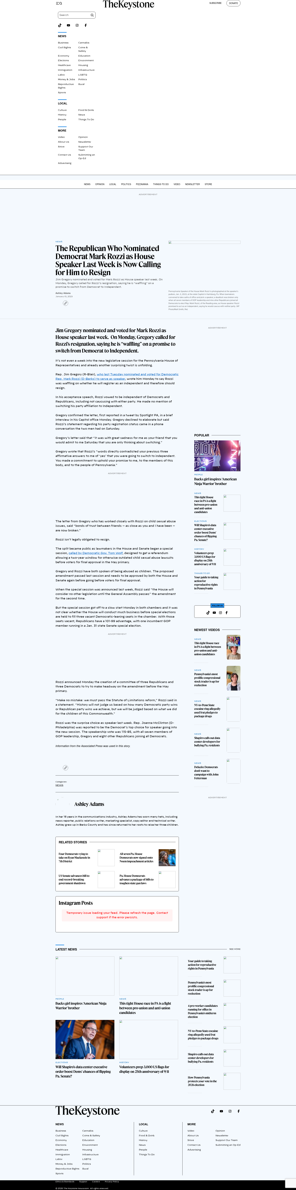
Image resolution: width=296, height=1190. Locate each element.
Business (63, 43)
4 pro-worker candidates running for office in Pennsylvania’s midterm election (203, 1011)
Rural (81, 84)
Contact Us (64, 155)
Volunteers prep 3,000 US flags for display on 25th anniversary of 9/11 (205, 558)
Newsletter (84, 142)
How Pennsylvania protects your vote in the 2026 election (202, 1081)
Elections (63, 61)
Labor (61, 75)
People (62, 120)
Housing (83, 65)
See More (234, 949)
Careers (96, 1182)
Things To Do (86, 120)
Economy (63, 56)
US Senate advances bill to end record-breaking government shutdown (74, 879)
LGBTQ (82, 75)
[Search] (92, 15)
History (62, 115)
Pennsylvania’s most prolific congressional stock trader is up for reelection (207, 679)
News (81, 115)
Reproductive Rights (67, 1169)
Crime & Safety (91, 1136)
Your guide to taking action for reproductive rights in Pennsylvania (206, 582)
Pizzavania (142, 184)
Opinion (83, 137)
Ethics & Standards (65, 1182)
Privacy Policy (112, 1182)
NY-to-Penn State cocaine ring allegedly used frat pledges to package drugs (207, 710)
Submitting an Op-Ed (228, 1145)
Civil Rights (64, 48)
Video (61, 137)
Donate (233, 3)
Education (84, 56)
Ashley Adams (63, 293)
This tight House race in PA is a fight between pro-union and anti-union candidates (205, 504)
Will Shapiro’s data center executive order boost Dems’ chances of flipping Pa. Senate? (205, 532)
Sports (62, 93)
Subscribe (215, 2)
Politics (82, 79)
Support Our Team (227, 1140)
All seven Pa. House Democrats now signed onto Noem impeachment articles (136, 857)
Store (61, 147)
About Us (63, 142)
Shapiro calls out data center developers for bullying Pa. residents (207, 741)
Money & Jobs (66, 79)
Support (83, 1182)
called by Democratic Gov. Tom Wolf (96, 553)
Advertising (64, 163)
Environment (86, 61)
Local (112, 184)
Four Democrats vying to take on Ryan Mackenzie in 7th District (74, 857)
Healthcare (64, 65)
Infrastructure (86, 70)
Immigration (65, 70)
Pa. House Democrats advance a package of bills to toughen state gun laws (137, 879)
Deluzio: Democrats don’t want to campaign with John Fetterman (206, 772)
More (191, 1124)
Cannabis (83, 43)
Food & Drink (86, 110)
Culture (62, 110)
